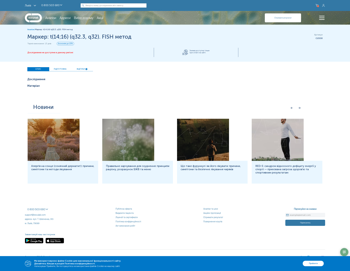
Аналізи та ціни (210, 209)
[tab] (38, 69)
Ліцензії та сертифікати (127, 217)
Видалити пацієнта (125, 213)
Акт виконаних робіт (125, 225)
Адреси (65, 18)
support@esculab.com (35, 215)
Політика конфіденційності (128, 221)
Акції (100, 18)
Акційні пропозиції (212, 213)
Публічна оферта (124, 209)
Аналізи (50, 18)
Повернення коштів (212, 221)
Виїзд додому (83, 18)
